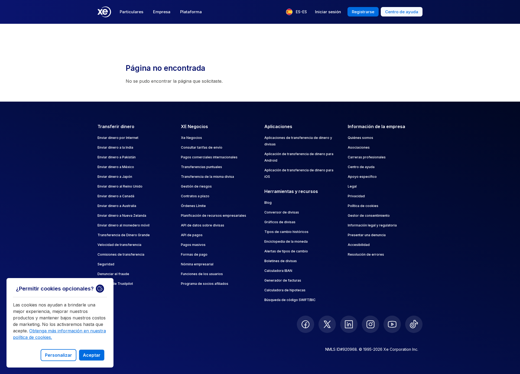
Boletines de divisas (280, 261)
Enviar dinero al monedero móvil (124, 225)
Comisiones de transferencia (121, 254)
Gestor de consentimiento (369, 215)
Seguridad (106, 264)
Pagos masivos (193, 245)
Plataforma (191, 11)
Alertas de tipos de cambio (286, 251)
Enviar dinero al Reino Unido (120, 186)
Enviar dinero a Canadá (116, 196)
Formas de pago (194, 254)
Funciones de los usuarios (202, 274)
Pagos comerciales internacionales (209, 157)
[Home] (104, 11)
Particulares (131, 11)
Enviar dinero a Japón (115, 177)
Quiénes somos (360, 138)
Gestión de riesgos (196, 186)
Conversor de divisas (281, 212)
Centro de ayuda (361, 167)
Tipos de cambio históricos (286, 232)
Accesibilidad (359, 245)
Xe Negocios (191, 138)
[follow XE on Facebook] (305, 324)
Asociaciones (359, 147)
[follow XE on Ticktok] (413, 324)
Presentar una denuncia (367, 235)
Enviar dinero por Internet (118, 138)
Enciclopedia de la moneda (286, 241)
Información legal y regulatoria (372, 225)
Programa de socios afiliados (204, 284)
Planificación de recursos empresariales (213, 215)
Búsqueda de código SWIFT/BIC (290, 300)
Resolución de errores (366, 254)
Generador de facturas (282, 280)
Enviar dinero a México (116, 167)
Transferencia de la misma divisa (207, 177)
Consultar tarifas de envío (201, 147)
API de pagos (192, 235)
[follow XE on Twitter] (327, 324)
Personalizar (58, 355)
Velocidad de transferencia (119, 245)
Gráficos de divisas (279, 222)
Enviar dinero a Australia (117, 206)
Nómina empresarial (197, 264)
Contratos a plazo (195, 196)
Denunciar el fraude (113, 274)
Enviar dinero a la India (115, 147)
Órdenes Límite (193, 206)
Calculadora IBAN (278, 271)
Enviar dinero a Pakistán (117, 157)
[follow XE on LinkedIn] (349, 324)
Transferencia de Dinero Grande (124, 235)
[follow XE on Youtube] (392, 324)
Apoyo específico (362, 177)
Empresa (161, 11)
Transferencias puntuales (201, 167)
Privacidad (356, 196)
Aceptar (91, 355)
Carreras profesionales (367, 157)
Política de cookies (363, 206)
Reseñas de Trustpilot (115, 284)
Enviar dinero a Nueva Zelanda (122, 215)
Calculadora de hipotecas (285, 290)
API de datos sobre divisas (202, 225)
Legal (352, 186)
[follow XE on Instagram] (370, 324)
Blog (268, 203)
